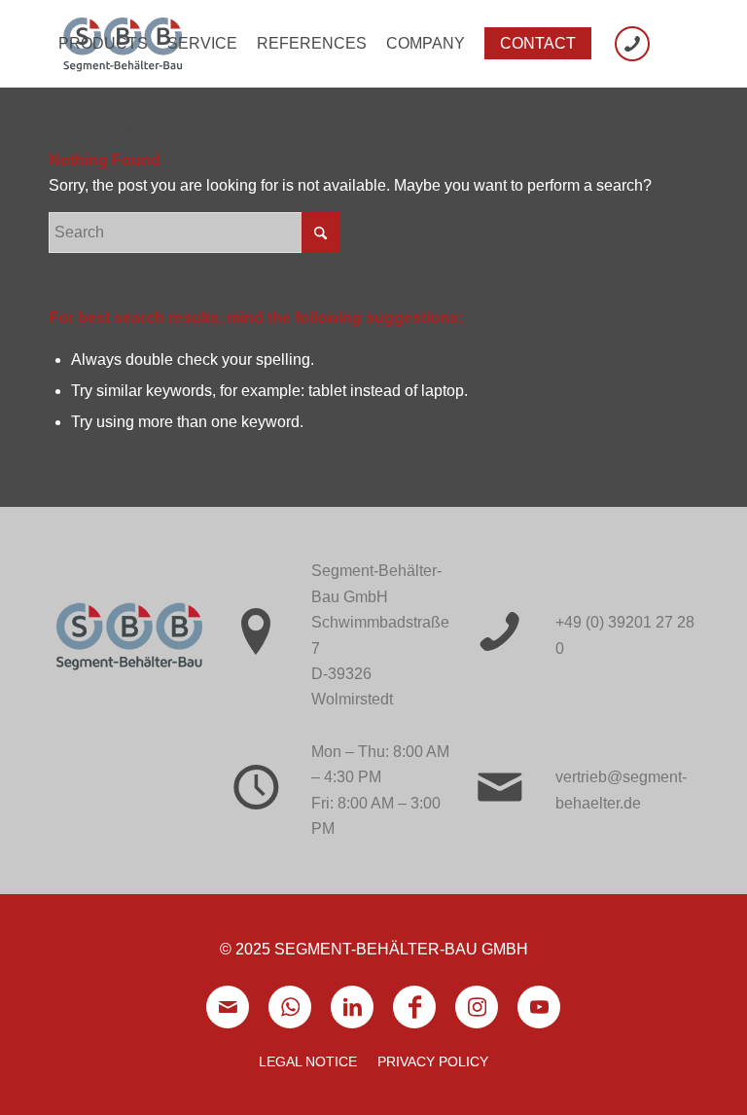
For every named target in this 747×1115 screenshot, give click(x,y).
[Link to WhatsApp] (289, 1007)
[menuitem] (103, 44)
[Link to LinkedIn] (352, 1007)
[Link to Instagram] (476, 1007)
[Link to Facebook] (414, 1007)
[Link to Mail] (227, 1007)
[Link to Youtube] (538, 1007)
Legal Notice (308, 1061)
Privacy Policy (432, 1061)
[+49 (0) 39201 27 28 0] (632, 44)
